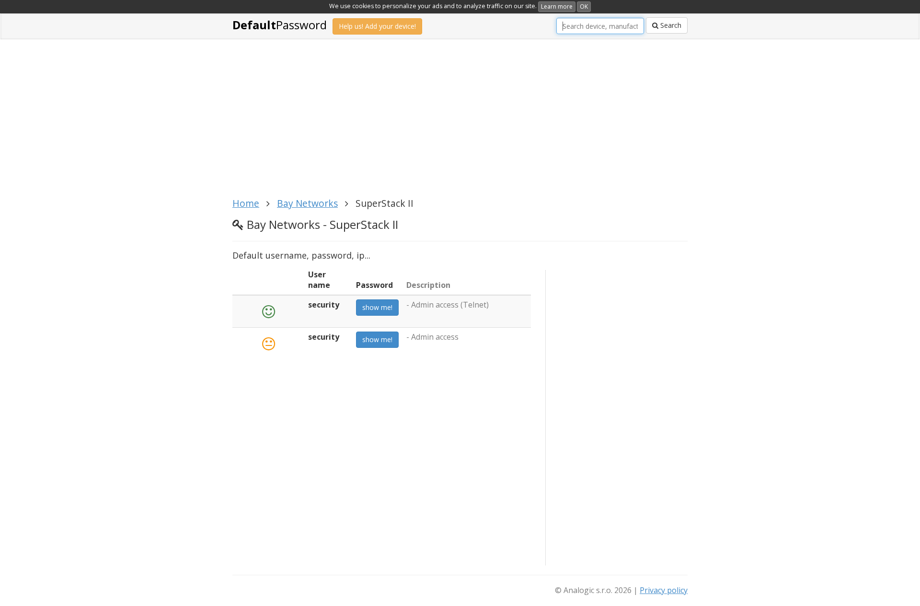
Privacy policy (664, 590)
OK (584, 6)
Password (279, 25)
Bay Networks (307, 203)
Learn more (557, 6)
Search (669, 25)
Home (245, 203)
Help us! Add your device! (377, 26)
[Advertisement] (460, 124)
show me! (377, 307)
